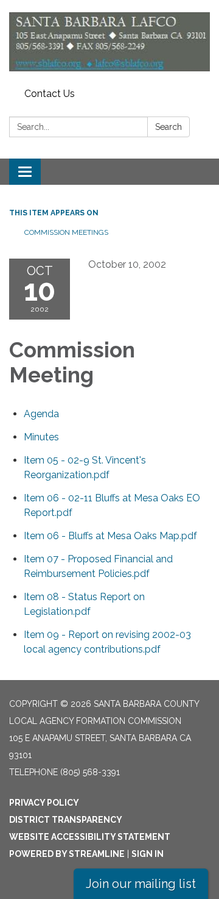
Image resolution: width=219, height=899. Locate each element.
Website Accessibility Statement (89, 837)
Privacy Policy (44, 803)
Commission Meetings (66, 232)
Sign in (147, 854)
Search (168, 127)
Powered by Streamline (67, 854)
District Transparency (65, 820)
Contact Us (49, 93)
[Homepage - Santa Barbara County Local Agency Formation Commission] (109, 41)
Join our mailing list (141, 883)
